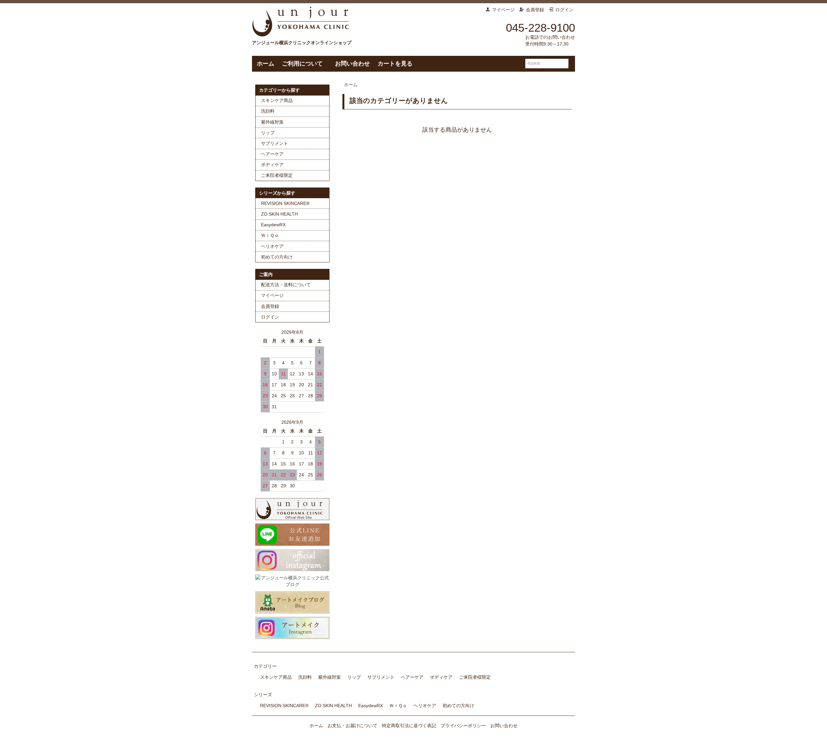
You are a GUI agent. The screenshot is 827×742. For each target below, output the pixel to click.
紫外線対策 (272, 122)
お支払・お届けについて (352, 725)
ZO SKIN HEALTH (279, 214)
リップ (268, 132)
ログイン (564, 9)
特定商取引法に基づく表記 (409, 725)
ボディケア (272, 164)
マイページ (503, 9)
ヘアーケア (272, 154)
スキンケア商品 (277, 100)
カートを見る (395, 63)
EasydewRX (273, 224)
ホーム (265, 63)
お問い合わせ (352, 63)
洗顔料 (268, 111)
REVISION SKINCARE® (285, 203)
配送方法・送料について (286, 284)
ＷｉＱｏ (270, 235)
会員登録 (535, 9)
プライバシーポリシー (463, 725)
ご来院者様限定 (277, 175)
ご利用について (302, 63)
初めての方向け (277, 256)
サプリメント (274, 143)
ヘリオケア (272, 246)
